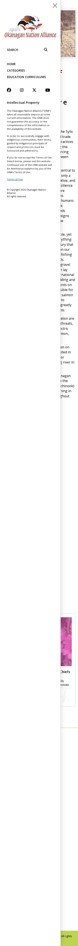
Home (11, 64)
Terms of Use (15, 179)
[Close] (55, 5)
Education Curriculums (26, 77)
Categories (16, 70)
